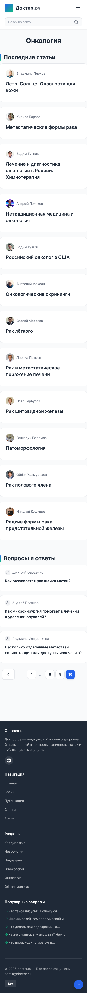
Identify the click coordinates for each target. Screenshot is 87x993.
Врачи (9, 792)
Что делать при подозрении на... (34, 927)
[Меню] (77, 8)
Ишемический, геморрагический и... (37, 919)
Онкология (13, 878)
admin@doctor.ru (18, 974)
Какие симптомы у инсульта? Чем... (36, 934)
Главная (11, 783)
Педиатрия (13, 860)
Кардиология (15, 843)
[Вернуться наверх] (78, 984)
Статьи (10, 810)
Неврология (14, 851)
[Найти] (76, 22)
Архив (9, 818)
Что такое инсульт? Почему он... (34, 911)
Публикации (14, 801)
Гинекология (14, 869)
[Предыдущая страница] (8, 674)
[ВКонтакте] (9, 760)
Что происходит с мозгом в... (31, 942)
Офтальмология (17, 886)
